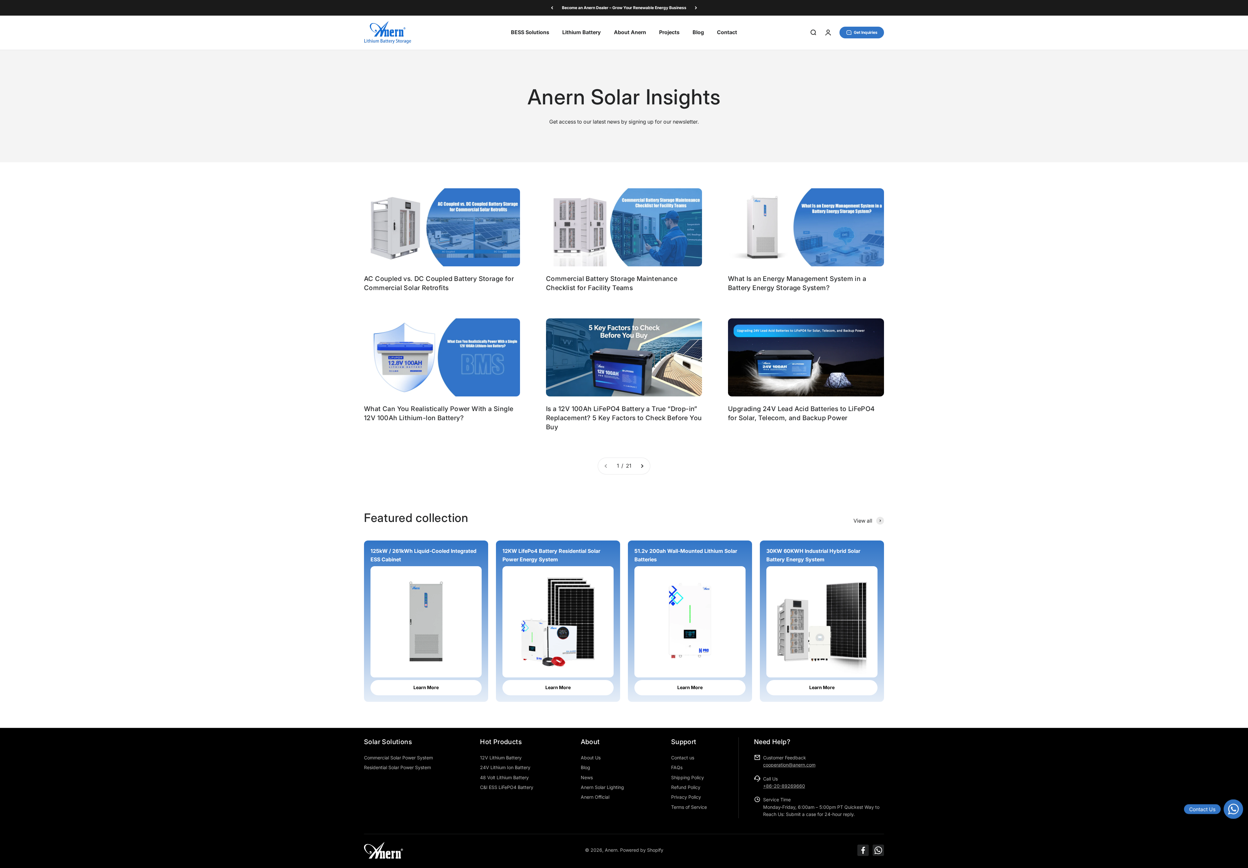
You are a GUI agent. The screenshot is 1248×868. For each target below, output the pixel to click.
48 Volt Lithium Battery (504, 777)
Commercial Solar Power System (398, 757)
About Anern (630, 32)
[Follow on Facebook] (863, 850)
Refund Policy (685, 787)
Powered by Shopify (641, 850)
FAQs (676, 767)
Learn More (426, 687)
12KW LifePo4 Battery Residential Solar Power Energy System (551, 555)
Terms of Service (689, 807)
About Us (591, 757)
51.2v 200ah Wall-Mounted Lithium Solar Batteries (685, 555)
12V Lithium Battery (501, 757)
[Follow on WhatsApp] (878, 850)
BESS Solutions (530, 32)
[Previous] (552, 8)
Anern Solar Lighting (602, 787)
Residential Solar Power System (397, 767)
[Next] (696, 8)
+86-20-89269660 (784, 786)
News (587, 777)
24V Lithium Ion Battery (505, 767)
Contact (727, 32)
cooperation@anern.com (789, 765)
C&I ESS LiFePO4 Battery (506, 787)
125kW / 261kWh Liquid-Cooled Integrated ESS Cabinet (423, 555)
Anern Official (595, 797)
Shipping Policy (687, 777)
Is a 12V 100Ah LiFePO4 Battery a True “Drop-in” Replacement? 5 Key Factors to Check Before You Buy (624, 418)
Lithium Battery (581, 32)
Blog (698, 32)
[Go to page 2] (642, 466)
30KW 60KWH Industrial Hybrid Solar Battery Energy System (813, 555)
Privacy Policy (686, 797)
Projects (669, 32)
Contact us (682, 757)
